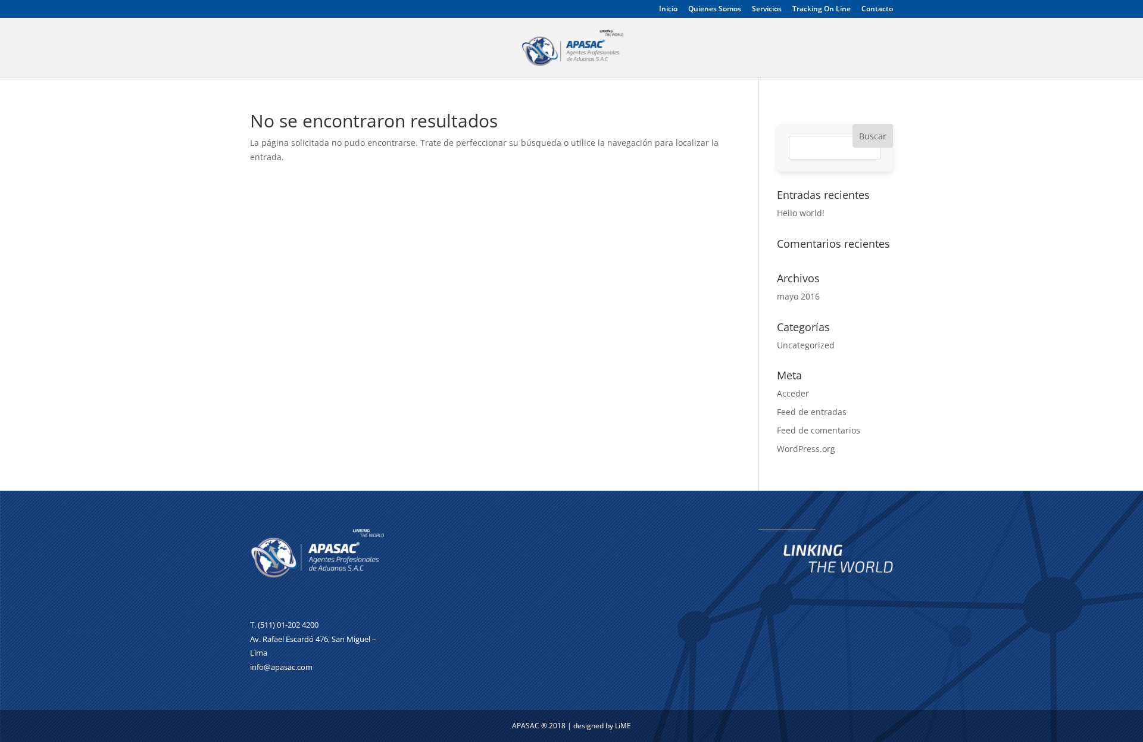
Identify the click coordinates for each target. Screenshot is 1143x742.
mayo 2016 (798, 296)
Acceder (793, 393)
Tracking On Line (821, 9)
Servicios (767, 9)
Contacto (877, 9)
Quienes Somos (714, 9)
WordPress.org (806, 448)
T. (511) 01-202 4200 (284, 624)
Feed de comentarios (818, 430)
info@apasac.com (281, 667)
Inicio (668, 9)
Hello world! (801, 213)
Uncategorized (806, 345)
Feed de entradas (812, 411)
